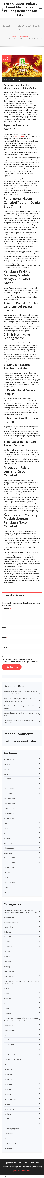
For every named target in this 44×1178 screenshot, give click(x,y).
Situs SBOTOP (9, 1045)
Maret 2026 (8, 784)
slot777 (6, 1119)
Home (14, 37)
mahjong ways (9, 971)
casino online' (8, 927)
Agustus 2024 (9, 868)
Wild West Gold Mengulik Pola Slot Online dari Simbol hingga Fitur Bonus (20, 700)
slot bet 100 (8, 1069)
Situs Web (6, 647)
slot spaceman (9, 1109)
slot (5, 1064)
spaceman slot (9, 1134)
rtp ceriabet (19, 136)
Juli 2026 (7, 764)
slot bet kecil (8, 1079)
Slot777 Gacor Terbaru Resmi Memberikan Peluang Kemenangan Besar (20, 9)
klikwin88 (7, 957)
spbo (5, 1139)
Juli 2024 (7, 873)
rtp (5, 1003)
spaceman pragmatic (11, 1129)
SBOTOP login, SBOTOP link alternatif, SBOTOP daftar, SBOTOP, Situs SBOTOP (21, 1019)
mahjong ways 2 (9, 976)
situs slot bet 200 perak (12, 1060)
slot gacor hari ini (10, 1099)
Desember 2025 (10, 799)
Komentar (6, 608)
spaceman (7, 1124)
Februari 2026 (9, 789)
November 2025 (10, 804)
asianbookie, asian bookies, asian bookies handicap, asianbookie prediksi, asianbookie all (20, 911)
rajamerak (7, 998)
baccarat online (9, 917)
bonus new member (11, 922)
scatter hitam (8, 1025)
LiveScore (7, 961)
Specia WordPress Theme (22, 1171)
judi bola (7, 952)
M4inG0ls (8, 80)
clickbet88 (7, 937)
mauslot (6, 988)
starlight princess (10, 1143)
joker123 (7, 942)
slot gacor (7, 1094)
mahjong (7, 966)
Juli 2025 (7, 823)
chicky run (7, 932)
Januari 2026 (8, 794)
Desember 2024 (10, 858)
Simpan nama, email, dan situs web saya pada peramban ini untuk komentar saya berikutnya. (20, 660)
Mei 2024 (7, 878)
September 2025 (10, 813)
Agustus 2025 (9, 818)
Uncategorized (24, 37)
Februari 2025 (9, 848)
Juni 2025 (7, 828)
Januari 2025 (8, 853)
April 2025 (7, 838)
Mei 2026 (7, 774)
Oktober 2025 (9, 808)
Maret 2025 (8, 843)
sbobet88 (7, 1013)
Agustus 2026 (9, 759)
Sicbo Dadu (8, 1040)
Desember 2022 (10, 882)
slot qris (7, 1104)
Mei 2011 (7, 892)
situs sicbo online (10, 1050)
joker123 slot (8, 947)
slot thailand (8, 1114)
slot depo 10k (9, 1084)
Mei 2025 (7, 833)
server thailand (9, 1030)
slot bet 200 (8, 1074)
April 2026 (7, 779)
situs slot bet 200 (10, 1055)
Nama (4, 628)
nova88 (6, 993)
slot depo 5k (8, 1089)
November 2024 (10, 863)
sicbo (5, 1035)
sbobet (6, 1008)
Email (4, 637)
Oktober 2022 (9, 887)
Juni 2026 (7, 769)
